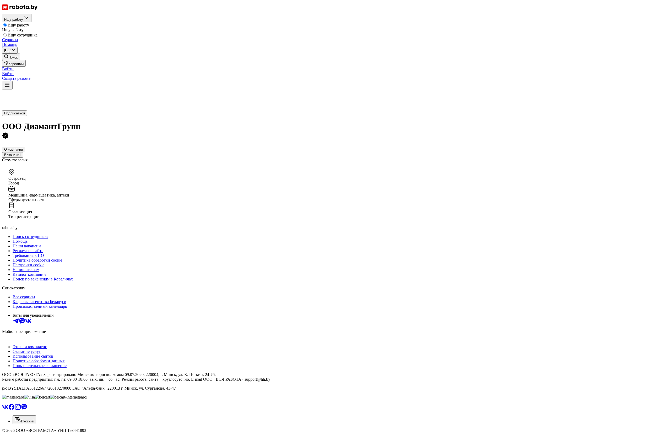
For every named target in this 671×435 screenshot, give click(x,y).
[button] (8, 69)
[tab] (13, 149)
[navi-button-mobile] (7, 85)
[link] (11, 57)
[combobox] (24, 419)
